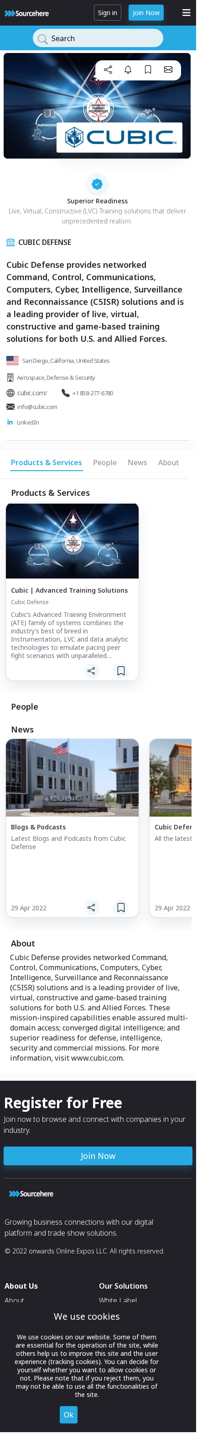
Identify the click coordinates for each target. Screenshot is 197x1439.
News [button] (137, 462)
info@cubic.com (37, 407)
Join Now (146, 12)
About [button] (168, 462)
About (14, 1301)
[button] (108, 69)
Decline (96, 1415)
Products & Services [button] (46, 462)
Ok (68, 1415)
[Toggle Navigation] (186, 12)
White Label (118, 1301)
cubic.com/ (32, 392)
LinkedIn (28, 422)
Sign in (107, 12)
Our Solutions (123, 1286)
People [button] (105, 462)
